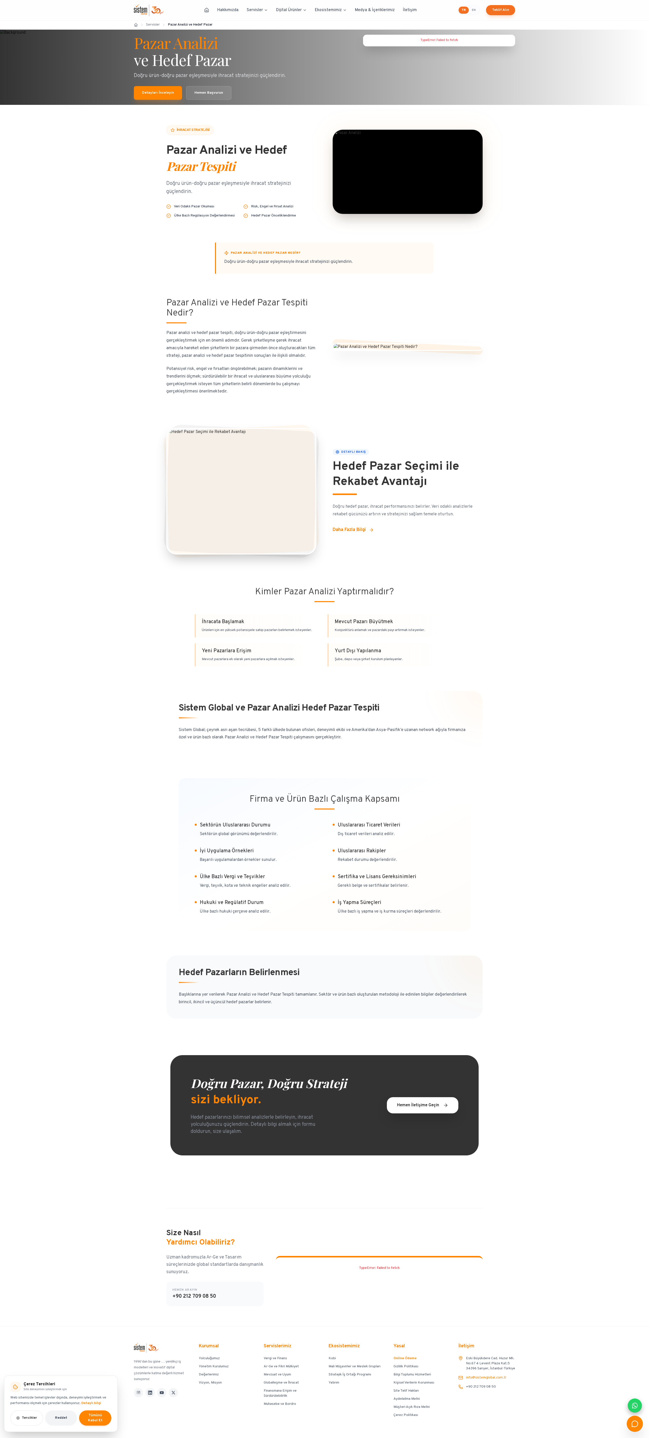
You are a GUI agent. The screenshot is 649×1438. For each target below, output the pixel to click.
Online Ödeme (405, 1358)
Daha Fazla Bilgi (349, 530)
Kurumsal (209, 1346)
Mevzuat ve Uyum (277, 1374)
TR (464, 10)
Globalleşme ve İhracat (281, 1383)
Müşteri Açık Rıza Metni (411, 1407)
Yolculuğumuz (209, 1358)
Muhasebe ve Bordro (280, 1404)
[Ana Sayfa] (206, 10)
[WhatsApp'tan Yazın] (635, 1405)
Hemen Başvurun (208, 93)
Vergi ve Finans (275, 1358)
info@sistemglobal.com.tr (486, 1377)
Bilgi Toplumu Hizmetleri (412, 1374)
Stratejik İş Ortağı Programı (350, 1374)
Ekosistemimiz (328, 10)
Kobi (332, 1358)
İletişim (410, 10)
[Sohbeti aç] (635, 1424)
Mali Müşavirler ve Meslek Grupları (355, 1366)
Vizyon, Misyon (210, 1383)
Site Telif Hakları (406, 1391)
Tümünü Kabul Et (95, 1418)
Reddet (61, 1418)
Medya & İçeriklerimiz (375, 10)
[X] (173, 1392)
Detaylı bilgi (91, 1403)
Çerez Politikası (405, 1415)
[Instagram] (138, 1392)
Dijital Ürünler (289, 10)
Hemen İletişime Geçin (418, 1105)
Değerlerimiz (209, 1374)
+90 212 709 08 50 (194, 1296)
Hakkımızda (228, 10)
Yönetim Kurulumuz (214, 1366)
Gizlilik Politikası (405, 1366)
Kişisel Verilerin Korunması (413, 1383)
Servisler (255, 10)
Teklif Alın (500, 10)
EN (474, 10)
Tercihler (29, 1418)
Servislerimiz (277, 1346)
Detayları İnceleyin (158, 93)
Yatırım (334, 1383)
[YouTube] (161, 1392)
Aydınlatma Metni (406, 1399)
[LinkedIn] (150, 1392)
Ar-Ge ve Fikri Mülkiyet (281, 1366)
